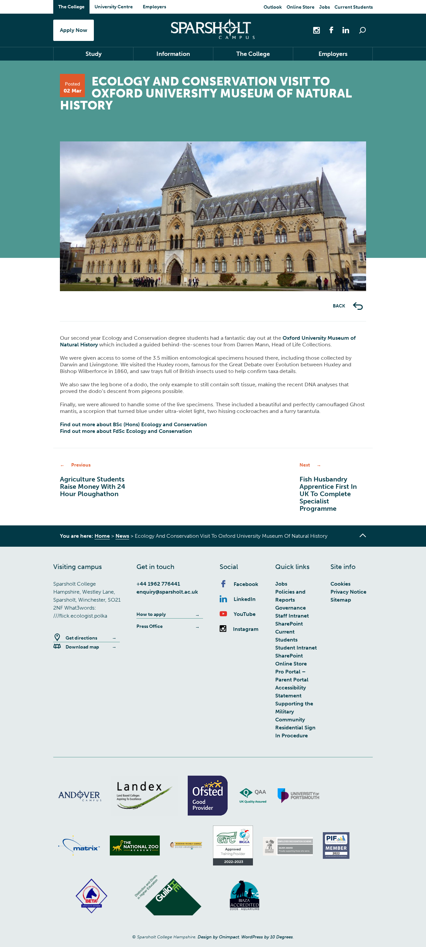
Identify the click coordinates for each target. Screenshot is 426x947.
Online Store (301, 7)
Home (102, 536)
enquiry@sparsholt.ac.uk (167, 592)
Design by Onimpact (218, 936)
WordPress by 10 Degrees (267, 936)
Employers (154, 7)
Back (339, 306)
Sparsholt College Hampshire (213, 29)
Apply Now (73, 30)
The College (71, 7)
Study (94, 54)
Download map (82, 647)
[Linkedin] (342, 30)
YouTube (245, 614)
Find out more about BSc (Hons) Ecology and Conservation (133, 424)
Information (173, 54)
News (122, 536)
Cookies (340, 584)
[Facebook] (327, 30)
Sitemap (340, 600)
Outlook (273, 7)
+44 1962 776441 (158, 584)
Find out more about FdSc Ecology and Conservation (126, 431)
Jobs (324, 7)
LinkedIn (245, 599)
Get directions (81, 638)
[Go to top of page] (362, 535)
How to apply (151, 614)
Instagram (246, 629)
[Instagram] (317, 30)
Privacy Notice (348, 592)
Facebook (246, 584)
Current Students (353, 7)
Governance (290, 608)
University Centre (114, 7)
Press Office (149, 626)
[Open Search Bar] (362, 30)
